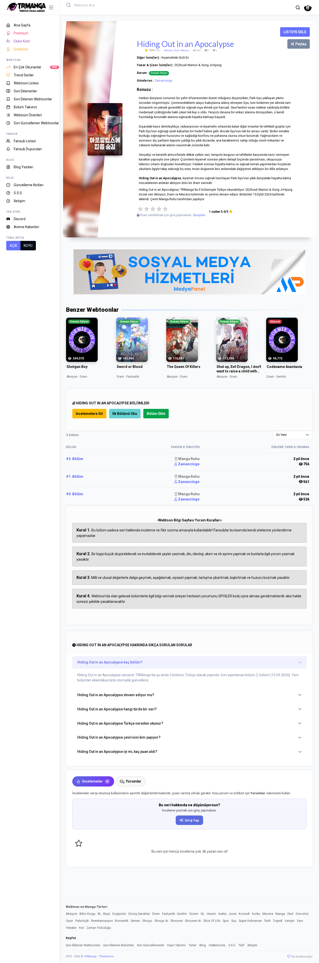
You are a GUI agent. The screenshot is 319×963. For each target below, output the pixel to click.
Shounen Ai (193, 921)
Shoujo (147, 921)
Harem (211, 914)
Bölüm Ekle (156, 414)
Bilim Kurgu (87, 914)
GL (202, 914)
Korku (256, 914)
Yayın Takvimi (176, 945)
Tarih (267, 921)
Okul (290, 914)
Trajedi (277, 921)
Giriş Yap (192, 820)
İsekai (222, 914)
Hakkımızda (217, 945)
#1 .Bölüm (74, 477)
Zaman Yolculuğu (98, 928)
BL (99, 914)
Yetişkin (71, 928)
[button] (297, 7)
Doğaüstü (119, 914)
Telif (241, 945)
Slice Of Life (211, 921)
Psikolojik (82, 921)
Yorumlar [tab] (133, 781)
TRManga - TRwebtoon (99, 956)
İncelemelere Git (89, 414)
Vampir (290, 921)
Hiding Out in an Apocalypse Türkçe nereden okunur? (120, 723)
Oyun (69, 921)
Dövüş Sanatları (139, 914)
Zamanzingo (163, 80)
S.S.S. (232, 945)
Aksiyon (168, 50)
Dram (177, 50)
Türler (192, 945)
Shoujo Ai (161, 921)
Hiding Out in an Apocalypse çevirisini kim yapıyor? (118, 737)
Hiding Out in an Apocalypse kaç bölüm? (110, 662)
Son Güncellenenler (150, 945)
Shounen (176, 921)
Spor (226, 921)
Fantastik (168, 914)
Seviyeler (199, 215)
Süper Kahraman (250, 921)
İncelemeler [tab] (95, 781)
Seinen (135, 921)
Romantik (121, 921)
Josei (233, 914)
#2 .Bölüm (74, 459)
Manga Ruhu (188, 459)
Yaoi (300, 921)
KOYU (28, 246)
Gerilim (182, 914)
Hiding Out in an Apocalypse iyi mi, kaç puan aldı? (117, 752)
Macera (185, 50)
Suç (234, 921)
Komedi (244, 914)
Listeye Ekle (295, 32)
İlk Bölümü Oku (124, 414)
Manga (280, 914)
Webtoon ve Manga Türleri (86, 907)
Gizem (193, 914)
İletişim (252, 945)
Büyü (106, 914)
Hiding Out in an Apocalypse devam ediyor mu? (115, 695)
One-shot (302, 914)
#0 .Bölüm (74, 494)
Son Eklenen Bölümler (118, 945)
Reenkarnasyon (102, 921)
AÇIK (13, 246)
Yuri (81, 928)
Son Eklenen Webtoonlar (83, 945)
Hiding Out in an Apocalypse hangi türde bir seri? (117, 709)
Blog (202, 945)
